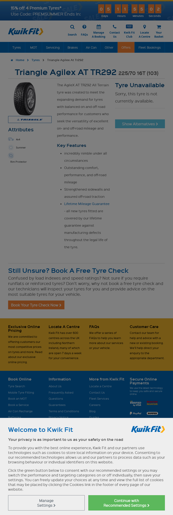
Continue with (125, 503)
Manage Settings (45, 503)
